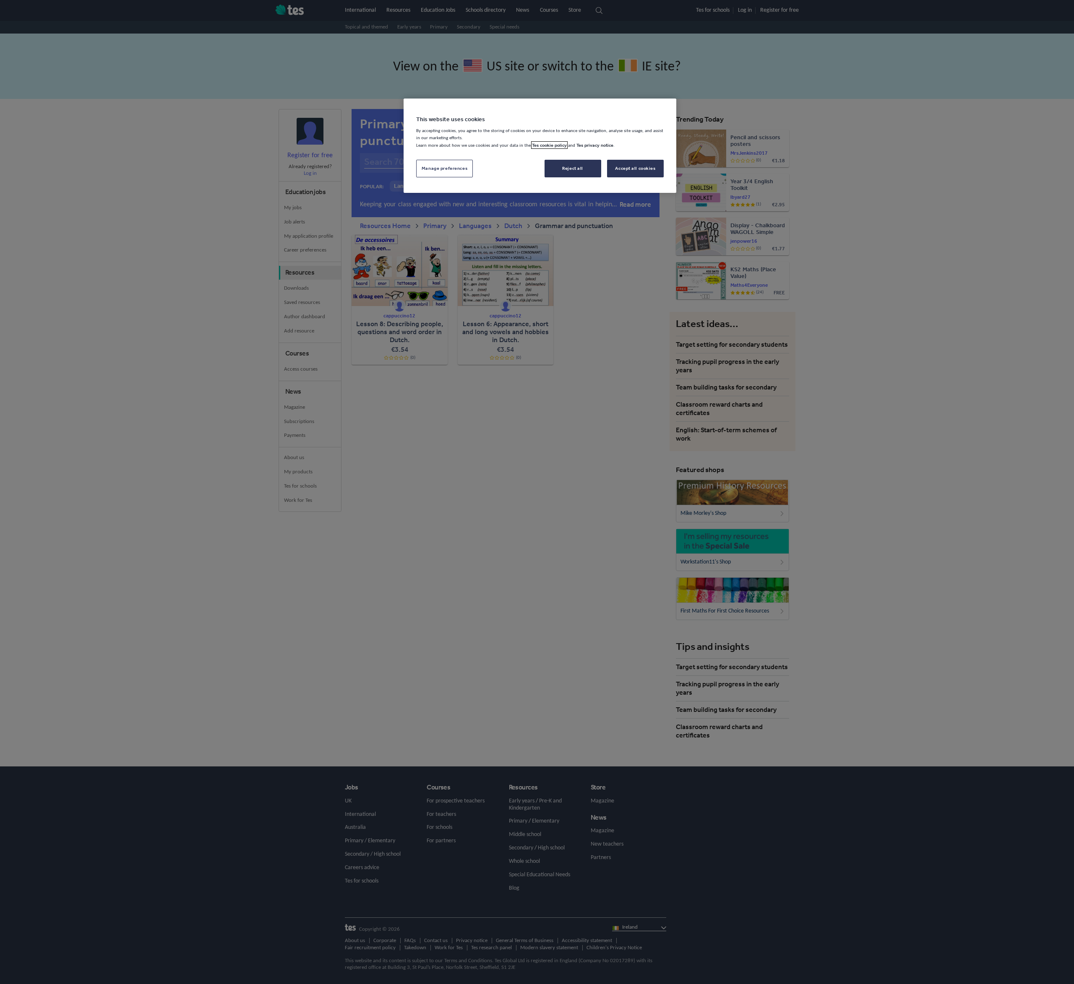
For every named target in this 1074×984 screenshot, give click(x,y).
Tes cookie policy (549, 145)
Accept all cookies (635, 168)
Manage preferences (444, 168)
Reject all (572, 168)
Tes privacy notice (594, 145)
